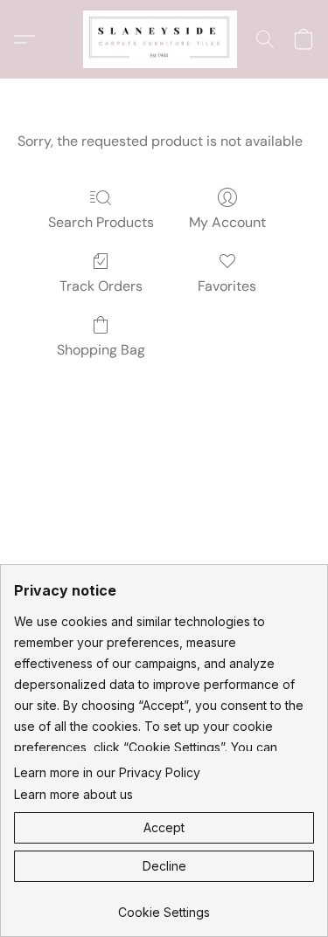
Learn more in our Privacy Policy (107, 772)
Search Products (101, 222)
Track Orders (101, 286)
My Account (227, 222)
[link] (164, 906)
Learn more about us (73, 794)
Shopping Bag (101, 350)
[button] (164, 39)
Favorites (227, 286)
